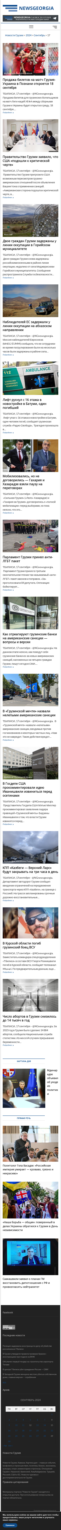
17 (16, 1430)
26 (30, 1436)
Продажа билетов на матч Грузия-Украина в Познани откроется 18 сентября (29, 83)
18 (23, 1430)
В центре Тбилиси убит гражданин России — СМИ (25, 1369)
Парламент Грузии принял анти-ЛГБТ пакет (28, 559)
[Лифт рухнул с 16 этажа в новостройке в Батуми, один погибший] (30, 378)
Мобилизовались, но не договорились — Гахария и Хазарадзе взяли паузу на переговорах (24, 482)
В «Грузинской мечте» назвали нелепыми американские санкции (29, 713)
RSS (4, 1382)
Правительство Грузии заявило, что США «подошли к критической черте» (30, 160)
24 (16, 1436)
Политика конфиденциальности (45, 1510)
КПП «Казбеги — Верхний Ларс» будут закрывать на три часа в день (30, 869)
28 (45, 1436)
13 (37, 1425)
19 (30, 1430)
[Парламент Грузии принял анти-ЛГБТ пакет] (30, 536)
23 (9, 1436)
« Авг (5, 1445)
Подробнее (12, 112)
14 (45, 1425)
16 (9, 1430)
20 (37, 1430)
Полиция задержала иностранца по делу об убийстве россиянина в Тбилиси (27, 1347)
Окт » (10, 1445)
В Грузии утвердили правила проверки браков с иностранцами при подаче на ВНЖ (24, 1355)
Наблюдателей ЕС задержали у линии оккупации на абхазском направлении (27, 326)
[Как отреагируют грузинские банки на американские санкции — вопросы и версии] (30, 613)
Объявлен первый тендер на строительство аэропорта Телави (28, 1363)
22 (52, 1430)
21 (45, 1430)
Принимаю (10, 1525)
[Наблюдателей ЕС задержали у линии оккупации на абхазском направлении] (30, 300)
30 (9, 1441)
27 (37, 1436)
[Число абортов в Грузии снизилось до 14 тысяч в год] (30, 995)
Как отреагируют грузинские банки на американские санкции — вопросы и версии (30, 638)
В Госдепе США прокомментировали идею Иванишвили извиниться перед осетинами (27, 789)
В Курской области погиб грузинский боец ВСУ (22, 945)
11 (23, 1425)
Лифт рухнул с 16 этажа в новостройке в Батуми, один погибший (24, 403)
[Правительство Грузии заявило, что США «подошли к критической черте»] (30, 135)
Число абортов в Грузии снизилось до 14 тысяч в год (29, 1018)
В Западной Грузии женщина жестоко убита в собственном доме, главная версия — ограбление (30, 1375)
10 (16, 1425)
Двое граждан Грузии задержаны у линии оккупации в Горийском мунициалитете (29, 245)
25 (23, 1436)
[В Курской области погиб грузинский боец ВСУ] (30, 922)
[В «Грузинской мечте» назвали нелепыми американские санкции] (30, 690)
